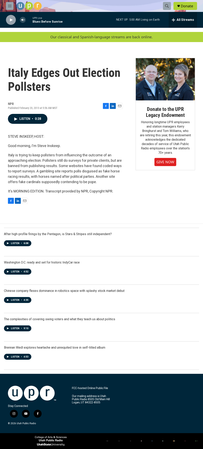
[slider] (29, 20)
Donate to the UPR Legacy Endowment (165, 112)
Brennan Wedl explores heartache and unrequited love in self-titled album (54, 347)
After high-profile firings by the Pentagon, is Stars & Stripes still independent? (58, 234)
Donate (187, 6)
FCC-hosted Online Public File (90, 388)
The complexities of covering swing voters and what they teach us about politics (59, 319)
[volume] (22, 19)
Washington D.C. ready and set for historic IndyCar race (42, 262)
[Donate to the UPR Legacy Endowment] (165, 79)
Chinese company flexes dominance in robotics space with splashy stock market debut (64, 291)
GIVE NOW (165, 162)
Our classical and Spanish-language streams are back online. (101, 37)
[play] (11, 20)
